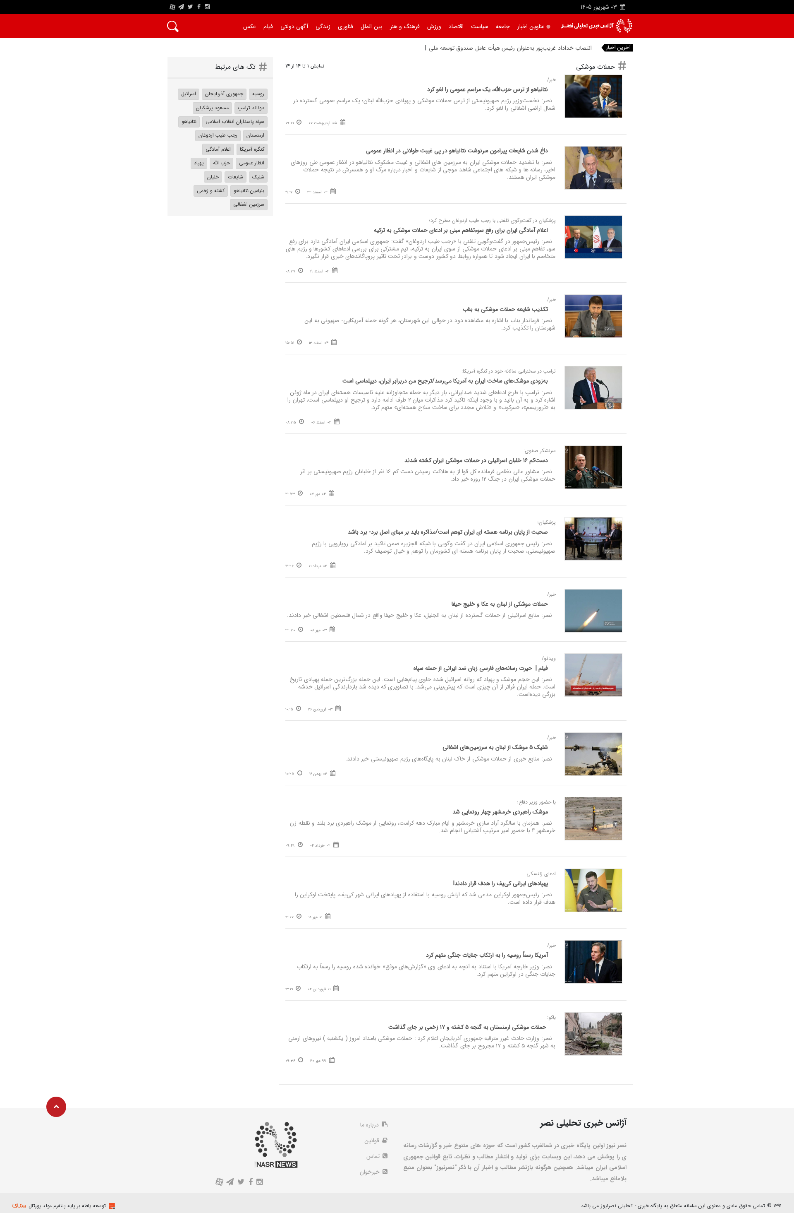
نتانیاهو (189, 121)
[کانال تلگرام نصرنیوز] (181, 7)
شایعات (235, 177)
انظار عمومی (251, 163)
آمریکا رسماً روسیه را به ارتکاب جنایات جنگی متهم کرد (487, 955)
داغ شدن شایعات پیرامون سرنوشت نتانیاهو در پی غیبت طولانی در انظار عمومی (457, 150)
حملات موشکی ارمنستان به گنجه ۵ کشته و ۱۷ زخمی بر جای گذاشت (468, 1027)
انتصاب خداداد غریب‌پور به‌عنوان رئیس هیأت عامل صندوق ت (521, 48)
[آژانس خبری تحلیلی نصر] (596, 26)
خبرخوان (370, 1172)
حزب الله (221, 163)
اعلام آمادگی (218, 149)
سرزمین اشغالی (248, 204)
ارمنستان (255, 135)
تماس (373, 1156)
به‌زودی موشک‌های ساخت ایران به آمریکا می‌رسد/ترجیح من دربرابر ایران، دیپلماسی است (445, 380)
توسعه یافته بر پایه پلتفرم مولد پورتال (67, 1206)
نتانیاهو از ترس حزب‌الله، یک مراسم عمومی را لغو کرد (487, 89)
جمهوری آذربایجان (224, 94)
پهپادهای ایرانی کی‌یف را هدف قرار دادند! (500, 883)
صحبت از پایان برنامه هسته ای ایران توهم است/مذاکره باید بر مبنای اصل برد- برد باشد (447, 532)
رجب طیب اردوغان (217, 135)
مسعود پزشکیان (212, 108)
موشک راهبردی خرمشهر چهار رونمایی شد (500, 811)
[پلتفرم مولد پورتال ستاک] (111, 1206)
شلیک (258, 177)
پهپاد (199, 163)
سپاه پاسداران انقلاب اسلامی (235, 121)
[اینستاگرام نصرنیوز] (207, 7)
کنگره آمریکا (252, 149)
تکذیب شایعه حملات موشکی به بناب (505, 309)
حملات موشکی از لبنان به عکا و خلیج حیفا (499, 604)
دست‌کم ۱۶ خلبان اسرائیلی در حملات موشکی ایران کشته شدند (476, 460)
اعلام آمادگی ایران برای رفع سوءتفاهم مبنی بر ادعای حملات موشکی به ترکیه (461, 230)
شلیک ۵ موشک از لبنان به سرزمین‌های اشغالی (495, 747)
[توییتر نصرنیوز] (191, 7)
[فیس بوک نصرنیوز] (199, 7)
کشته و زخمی (211, 191)
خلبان (213, 177)
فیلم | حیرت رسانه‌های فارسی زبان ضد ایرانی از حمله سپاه (480, 668)
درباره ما (370, 1124)
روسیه (258, 94)
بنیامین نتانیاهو (249, 191)
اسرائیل (188, 94)
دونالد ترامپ (251, 108)
